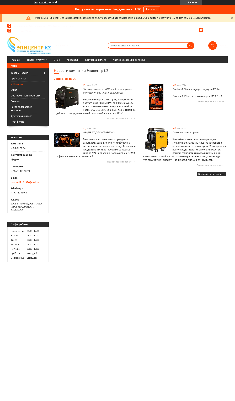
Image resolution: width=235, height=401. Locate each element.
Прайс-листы (18, 78)
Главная (15, 60)
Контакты (72, 60)
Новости (18, 84)
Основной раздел (63, 79)
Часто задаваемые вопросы (129, 60)
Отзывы (15, 101)
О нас (57, 60)
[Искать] (190, 45)
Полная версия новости (119, 118)
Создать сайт (41, 2)
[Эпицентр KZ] (29, 45)
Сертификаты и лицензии (25, 95)
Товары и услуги (36, 60)
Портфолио (17, 121)
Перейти (151, 9)
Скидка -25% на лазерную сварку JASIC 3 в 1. (197, 89)
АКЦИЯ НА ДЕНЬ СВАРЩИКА (99, 132)
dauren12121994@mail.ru (25, 182)
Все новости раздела (209, 174)
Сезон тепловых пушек (186, 132)
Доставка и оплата (95, 60)
